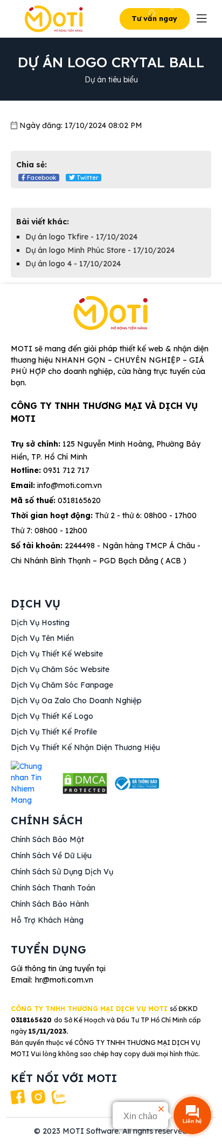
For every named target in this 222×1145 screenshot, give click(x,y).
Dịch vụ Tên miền (42, 638)
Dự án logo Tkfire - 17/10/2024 (81, 237)
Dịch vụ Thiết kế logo (52, 716)
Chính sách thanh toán (53, 888)
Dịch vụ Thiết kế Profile (54, 732)
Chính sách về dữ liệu (51, 855)
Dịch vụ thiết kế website (57, 654)
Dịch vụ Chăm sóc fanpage (62, 685)
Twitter (86, 177)
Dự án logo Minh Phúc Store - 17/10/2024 (100, 250)
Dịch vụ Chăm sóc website (60, 669)
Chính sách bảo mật (47, 839)
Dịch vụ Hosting (40, 622)
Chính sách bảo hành (50, 904)
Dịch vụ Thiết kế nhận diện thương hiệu (85, 747)
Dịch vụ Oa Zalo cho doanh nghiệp (76, 700)
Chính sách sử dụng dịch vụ (62, 872)
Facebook (40, 177)
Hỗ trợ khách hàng (47, 920)
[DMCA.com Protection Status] (85, 783)
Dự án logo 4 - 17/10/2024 (73, 263)
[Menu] (201, 19)
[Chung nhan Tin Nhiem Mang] (34, 783)
